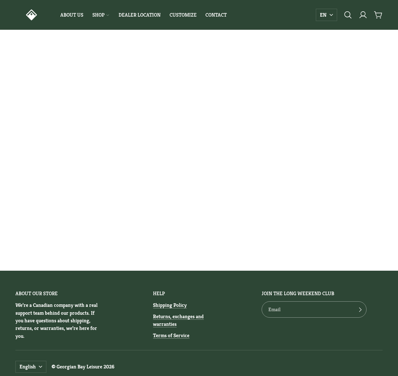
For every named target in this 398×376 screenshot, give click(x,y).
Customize (183, 15)
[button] (348, 15)
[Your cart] (378, 15)
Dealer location (140, 15)
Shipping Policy (170, 305)
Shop (98, 15)
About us (71, 15)
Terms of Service (171, 335)
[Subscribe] (360, 309)
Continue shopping (199, 184)
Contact (216, 15)
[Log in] (363, 15)
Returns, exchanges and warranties (178, 320)
